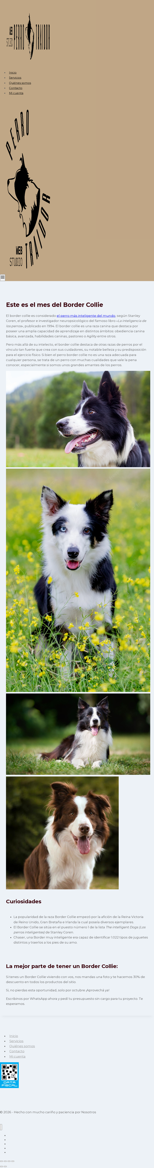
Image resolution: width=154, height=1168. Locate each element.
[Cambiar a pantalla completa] (5, 1161)
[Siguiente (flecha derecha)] (5, 1166)
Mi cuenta (16, 93)
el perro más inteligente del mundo (86, 316)
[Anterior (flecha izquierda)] (1, 1166)
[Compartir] (9, 1161)
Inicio (13, 72)
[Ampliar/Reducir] (1, 1161)
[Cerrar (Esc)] (12, 1161)
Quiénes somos (20, 83)
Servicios (15, 77)
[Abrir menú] (2, 277)
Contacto (15, 88)
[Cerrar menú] (1, 1127)
